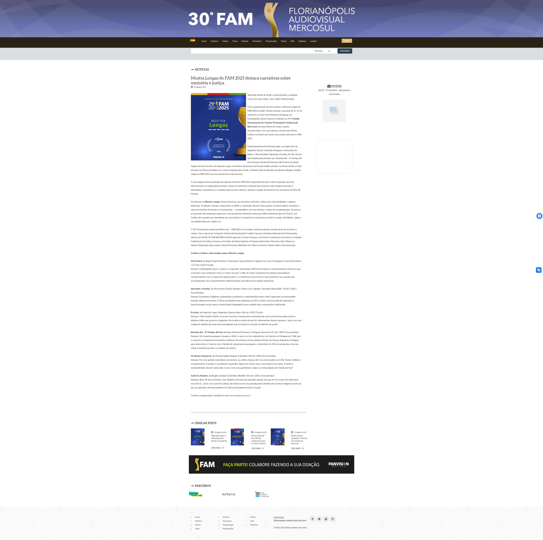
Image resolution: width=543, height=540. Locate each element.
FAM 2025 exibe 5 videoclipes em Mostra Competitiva (219, 438)
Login (347, 41)
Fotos (234, 41)
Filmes (283, 41)
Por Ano (319, 51)
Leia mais (216, 448)
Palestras (302, 41)
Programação (271, 41)
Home (204, 41)
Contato (313, 41)
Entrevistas (257, 41)
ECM (292, 41)
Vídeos (225, 41)
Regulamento (228, 529)
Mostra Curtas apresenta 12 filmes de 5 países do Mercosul (299, 440)
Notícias (245, 41)
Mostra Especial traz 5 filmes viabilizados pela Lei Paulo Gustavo (258, 440)
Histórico (214, 41)
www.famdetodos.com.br (239, 396)
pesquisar (345, 51)
